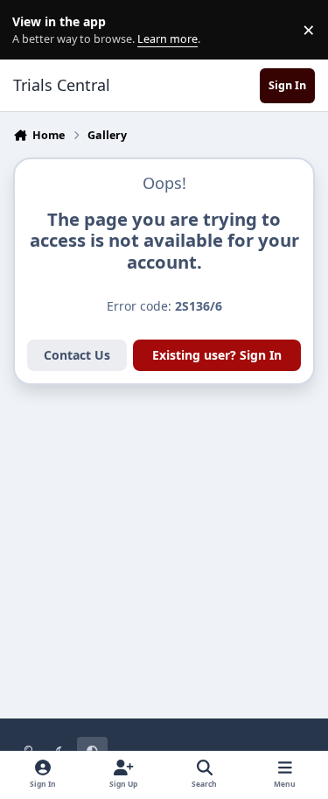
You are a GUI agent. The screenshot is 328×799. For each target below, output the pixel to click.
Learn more (33, 30)
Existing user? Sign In (217, 355)
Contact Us (77, 355)
